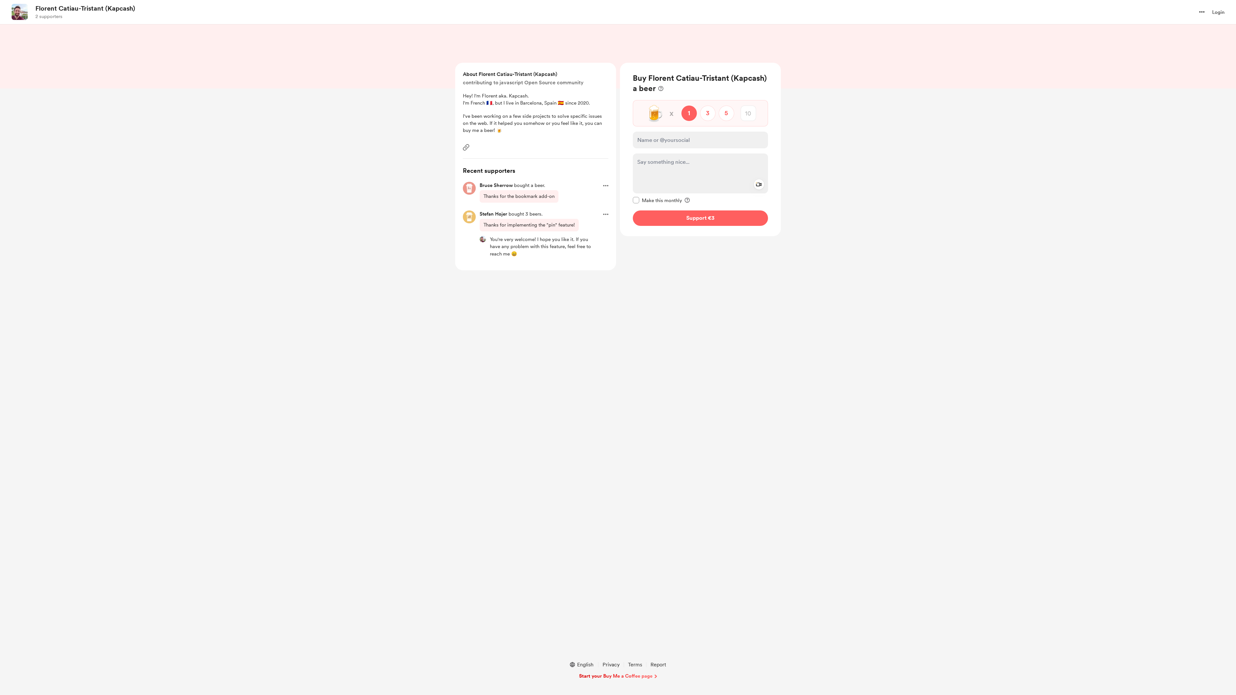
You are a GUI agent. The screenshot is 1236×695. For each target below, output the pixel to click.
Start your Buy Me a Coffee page (615, 676)
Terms (635, 665)
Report (658, 665)
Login (1218, 12)
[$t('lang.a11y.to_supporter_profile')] (483, 239)
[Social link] (466, 147)
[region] (700, 149)
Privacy (611, 665)
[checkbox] (657, 200)
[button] (1202, 12)
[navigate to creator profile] (20, 12)
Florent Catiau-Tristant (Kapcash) (85, 8)
